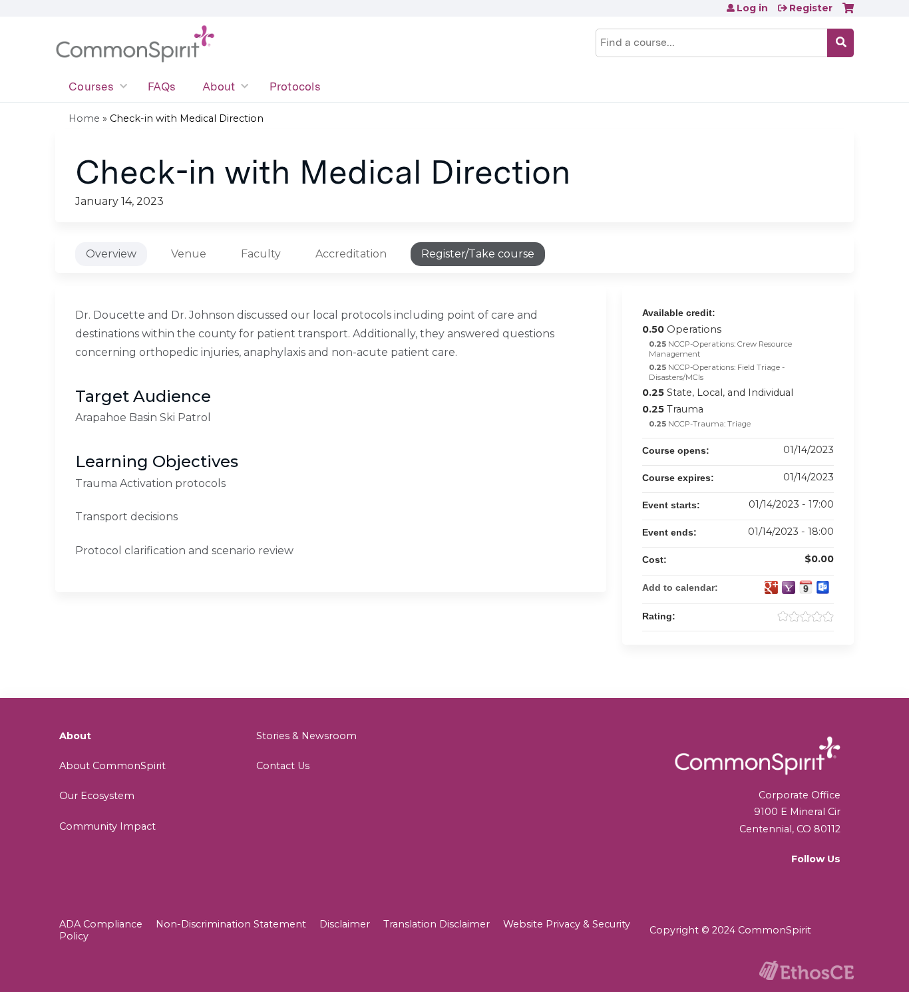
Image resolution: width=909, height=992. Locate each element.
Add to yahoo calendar (788, 587)
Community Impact (107, 826)
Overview (111, 254)
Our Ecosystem (96, 796)
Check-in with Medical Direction (187, 118)
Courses (91, 86)
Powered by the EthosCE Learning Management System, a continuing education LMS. (806, 970)
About (218, 86)
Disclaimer (344, 924)
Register (810, 8)
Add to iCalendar (806, 586)
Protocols (295, 86)
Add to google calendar (771, 587)
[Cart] (848, 13)
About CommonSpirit (112, 766)
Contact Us (282, 766)
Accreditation (351, 254)
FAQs (162, 86)
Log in (752, 8)
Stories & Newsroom (306, 736)
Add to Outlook (823, 587)
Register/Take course (477, 254)
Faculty (261, 254)
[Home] (135, 44)
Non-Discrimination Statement (231, 924)
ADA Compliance (100, 924)
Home (84, 118)
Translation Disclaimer (436, 924)
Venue (188, 254)
